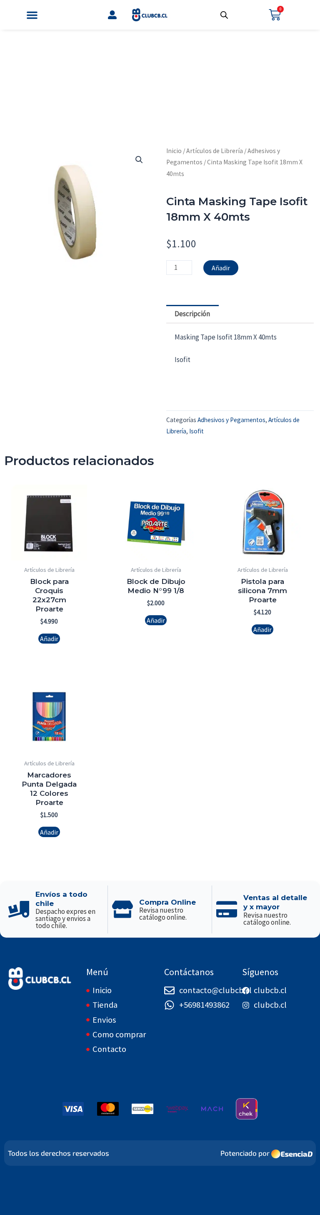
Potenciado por (245, 1153)
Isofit (196, 431)
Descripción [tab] (192, 313)
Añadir (221, 268)
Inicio (174, 151)
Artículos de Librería (214, 151)
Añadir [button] (49, 638)
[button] (32, 15)
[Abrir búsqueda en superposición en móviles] (224, 15)
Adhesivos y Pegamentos (231, 420)
